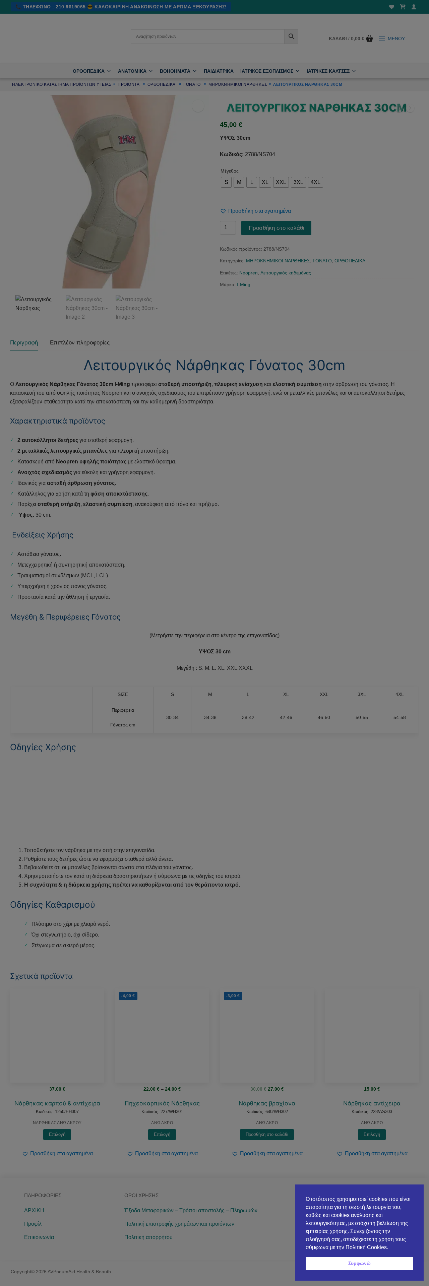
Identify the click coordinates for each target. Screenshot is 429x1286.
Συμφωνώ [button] (359, 1263)
